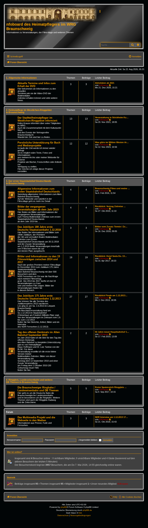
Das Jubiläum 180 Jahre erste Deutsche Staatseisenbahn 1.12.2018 (39, 228)
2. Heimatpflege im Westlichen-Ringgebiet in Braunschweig (29, 111)
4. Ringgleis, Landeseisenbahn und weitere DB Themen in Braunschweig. (29, 381)
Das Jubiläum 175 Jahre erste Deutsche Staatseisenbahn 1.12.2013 (39, 297)
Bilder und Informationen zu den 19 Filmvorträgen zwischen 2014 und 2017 (39, 259)
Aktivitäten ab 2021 (104, 83)
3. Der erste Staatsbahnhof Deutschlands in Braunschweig (28, 182)
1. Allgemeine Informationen (21, 78)
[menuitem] (135, 56)
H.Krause (103, 85)
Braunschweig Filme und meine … (112, 188)
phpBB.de (87, 510)
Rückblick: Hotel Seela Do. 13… (111, 256)
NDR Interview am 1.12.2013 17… (111, 417)
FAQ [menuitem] (115, 497)
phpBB (64, 507)
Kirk (80, 513)
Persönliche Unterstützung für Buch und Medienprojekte (39, 144)
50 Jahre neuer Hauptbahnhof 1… (112, 332)
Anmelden (12, 435)
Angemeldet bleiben (88, 440)
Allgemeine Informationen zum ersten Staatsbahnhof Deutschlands (39, 190)
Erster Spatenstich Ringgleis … (111, 387)
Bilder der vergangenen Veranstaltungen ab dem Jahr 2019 (38, 208)
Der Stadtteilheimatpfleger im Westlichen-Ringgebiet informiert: (38, 119)
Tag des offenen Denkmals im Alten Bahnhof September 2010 (39, 334)
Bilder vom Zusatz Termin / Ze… (111, 226)
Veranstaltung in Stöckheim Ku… (112, 117)
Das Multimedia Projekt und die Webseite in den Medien (36, 419)
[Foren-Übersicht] (52, 14)
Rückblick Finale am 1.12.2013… (111, 295)
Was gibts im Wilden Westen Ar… (112, 142)
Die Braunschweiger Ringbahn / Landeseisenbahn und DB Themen (38, 389)
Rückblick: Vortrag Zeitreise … (110, 206)
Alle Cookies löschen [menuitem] (131, 497)
